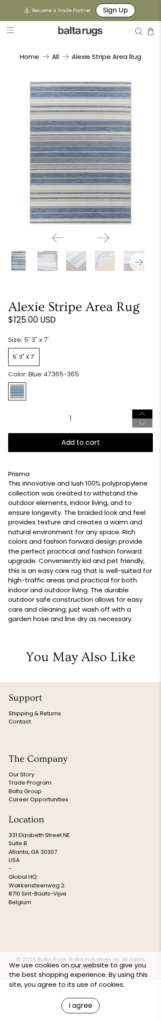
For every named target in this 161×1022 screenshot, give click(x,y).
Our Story (21, 774)
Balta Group (25, 791)
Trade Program (30, 783)
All (55, 56)
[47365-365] (80, 152)
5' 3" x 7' (24, 357)
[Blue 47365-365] (17, 391)
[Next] (103, 237)
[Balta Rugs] (80, 31)
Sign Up (115, 10)
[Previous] (58, 237)
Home (29, 56)
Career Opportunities (38, 799)
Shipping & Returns (35, 713)
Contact (20, 721)
